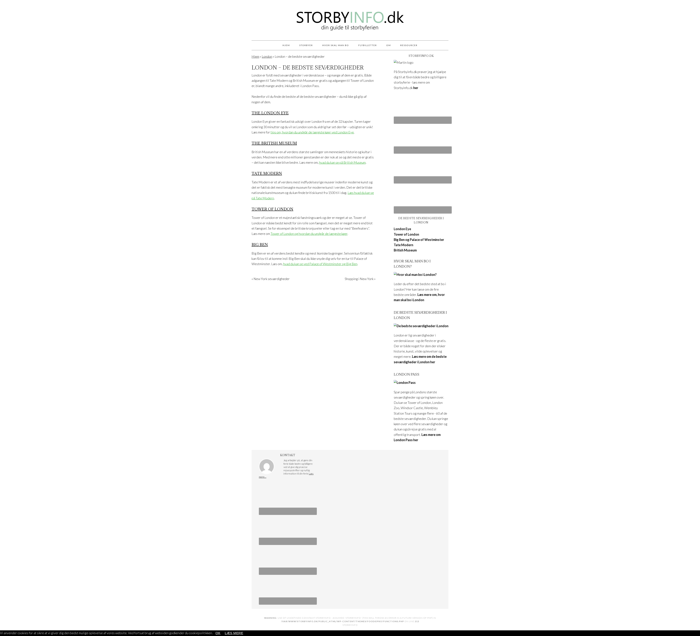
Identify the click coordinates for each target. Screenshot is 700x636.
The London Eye (270, 113)
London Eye (402, 229)
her (415, 88)
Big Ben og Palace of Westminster (419, 240)
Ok (217, 633)
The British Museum (274, 143)
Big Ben (260, 244)
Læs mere (234, 633)
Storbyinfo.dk (350, 19)
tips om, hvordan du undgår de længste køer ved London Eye (312, 132)
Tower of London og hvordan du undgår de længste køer (309, 234)
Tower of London (272, 209)
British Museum (405, 250)
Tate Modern (267, 173)
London (267, 56)
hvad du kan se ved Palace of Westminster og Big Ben (320, 264)
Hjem (255, 56)
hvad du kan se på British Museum (342, 162)
